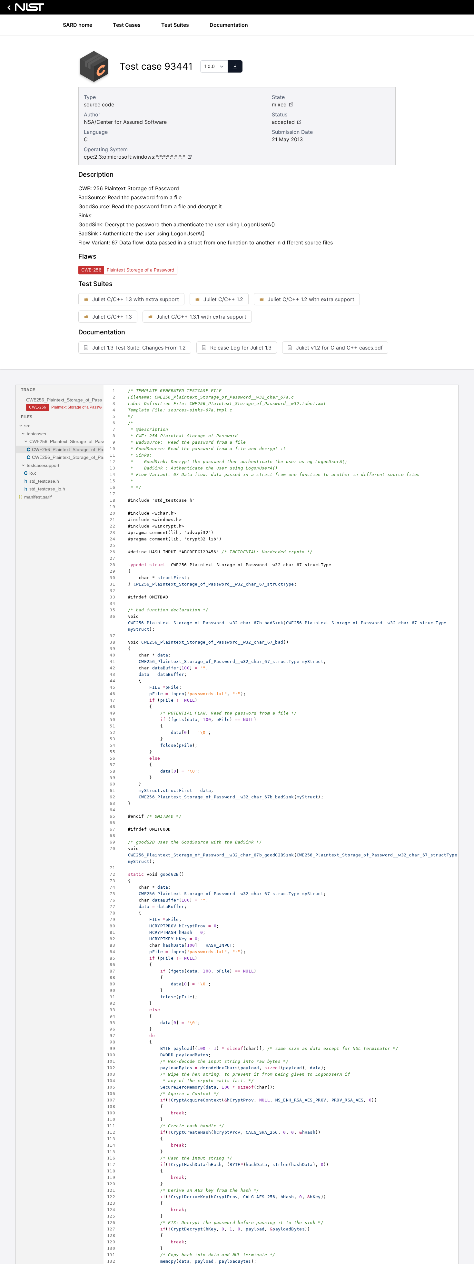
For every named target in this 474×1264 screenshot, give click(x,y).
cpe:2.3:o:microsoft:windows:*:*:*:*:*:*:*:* (134, 156)
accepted (283, 122)
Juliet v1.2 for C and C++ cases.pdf (339, 347)
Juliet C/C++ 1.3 (112, 316)
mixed (279, 104)
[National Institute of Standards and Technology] (24, 9)
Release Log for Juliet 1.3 (241, 347)
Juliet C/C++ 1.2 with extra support (311, 299)
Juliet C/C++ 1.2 (223, 299)
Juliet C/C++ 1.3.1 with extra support (201, 316)
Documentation (229, 25)
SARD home (77, 25)
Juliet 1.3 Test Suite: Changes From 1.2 (139, 347)
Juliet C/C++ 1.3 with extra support (135, 299)
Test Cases (127, 25)
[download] (235, 66)
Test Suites (175, 25)
